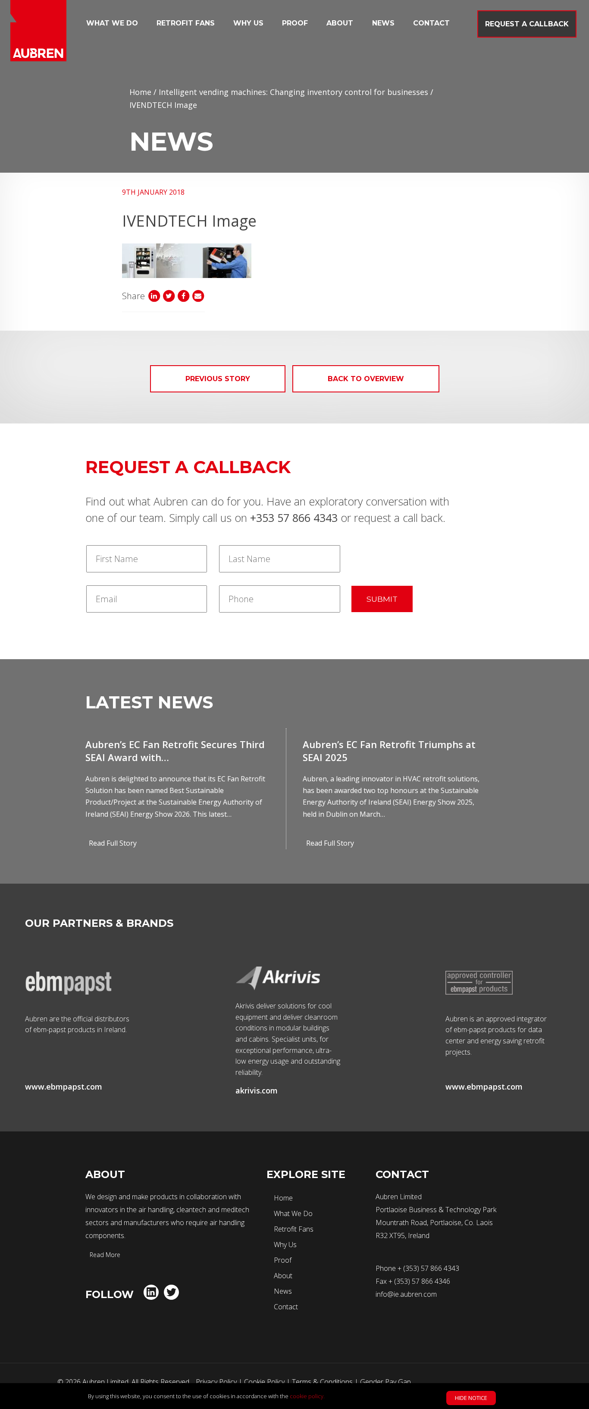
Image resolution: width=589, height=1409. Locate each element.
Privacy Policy (216, 1382)
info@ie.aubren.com (406, 1294)
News (383, 23)
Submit (382, 598)
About (339, 23)
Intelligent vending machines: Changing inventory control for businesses (293, 92)
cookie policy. (307, 1396)
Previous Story (217, 379)
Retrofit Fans (186, 23)
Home (140, 92)
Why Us (248, 23)
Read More (104, 1255)
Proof (295, 23)
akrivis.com (256, 1090)
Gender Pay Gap (385, 1382)
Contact (431, 23)
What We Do (112, 23)
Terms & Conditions (322, 1382)
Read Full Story (113, 843)
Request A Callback (527, 24)
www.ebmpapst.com (63, 1086)
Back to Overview (366, 379)
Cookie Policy (264, 1382)
